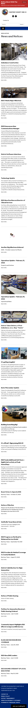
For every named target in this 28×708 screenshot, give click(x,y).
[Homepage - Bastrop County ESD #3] (14, 12)
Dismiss (24, 2)
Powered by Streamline (8, 702)
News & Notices (5, 33)
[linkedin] (13, 16)
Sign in (18, 702)
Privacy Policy (5, 696)
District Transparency (8, 698)
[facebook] (16, 16)
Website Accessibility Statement (11, 700)
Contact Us (6, 20)
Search (21, 24)
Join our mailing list (19, 706)
